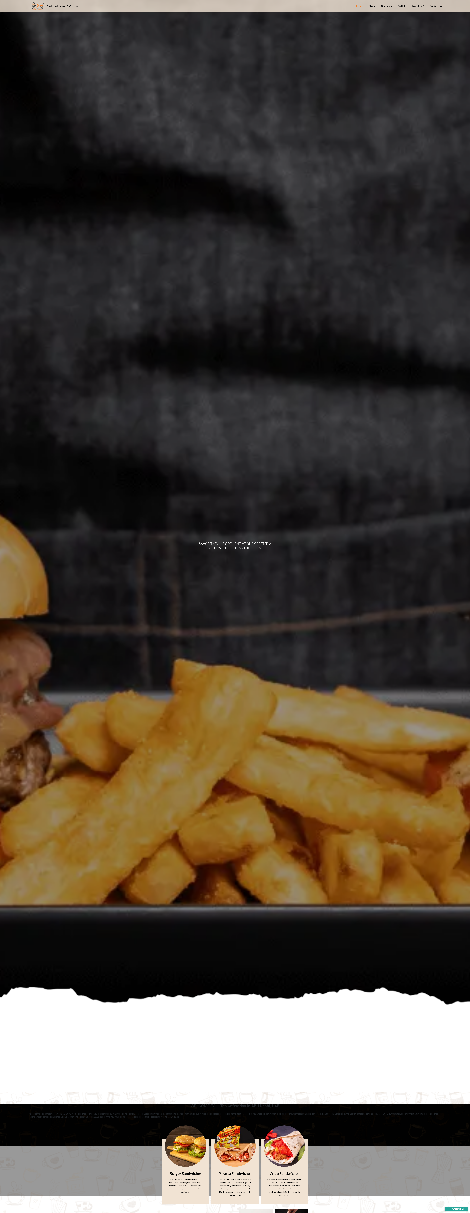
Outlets (402, 6)
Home (359, 6)
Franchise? (418, 6)
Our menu (386, 6)
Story (372, 6)
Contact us (436, 6)
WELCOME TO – (235, 1105)
